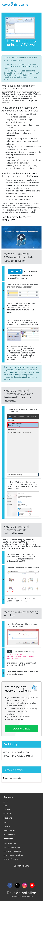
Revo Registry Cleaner (12, 847)
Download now (21, 728)
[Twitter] (17, 885)
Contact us (8, 813)
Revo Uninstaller (10, 843)
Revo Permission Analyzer (13, 855)
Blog (5, 806)
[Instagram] (24, 885)
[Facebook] (9, 885)
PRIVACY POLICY (28, 897)
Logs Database (9, 834)
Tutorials (7, 826)
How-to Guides (9, 830)
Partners (7, 809)
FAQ (5, 823)
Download (14, 271)
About (6, 802)
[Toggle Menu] (38, 4)
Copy (9, 651)
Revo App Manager (11, 859)
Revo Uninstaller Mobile (13, 851)
